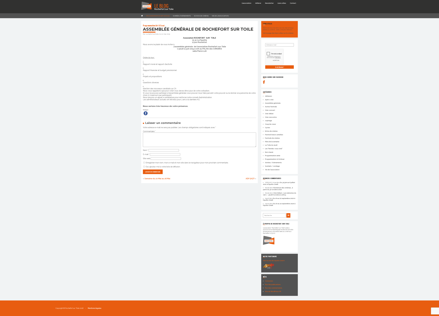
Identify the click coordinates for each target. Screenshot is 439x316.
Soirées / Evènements (182, 16)
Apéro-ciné (269, 100)
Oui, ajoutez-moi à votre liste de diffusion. (162, 167)
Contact (293, 3)
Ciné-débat (269, 113)
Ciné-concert (270, 110)
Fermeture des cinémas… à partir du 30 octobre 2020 (278, 188)
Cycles (267, 127)
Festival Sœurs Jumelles (274, 135)
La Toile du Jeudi (271, 145)
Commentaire (149, 131)
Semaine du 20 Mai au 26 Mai (157, 178)
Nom (145, 150)
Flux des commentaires (273, 288)
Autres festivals (271, 107)
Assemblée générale (273, 103)
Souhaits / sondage (272, 166)
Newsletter (269, 3)
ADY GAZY (250, 178)
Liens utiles (282, 3)
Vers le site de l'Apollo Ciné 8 (273, 260)
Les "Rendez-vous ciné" (273, 148)
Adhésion (268, 96)
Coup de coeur (270, 124)
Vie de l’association (220, 16)
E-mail (146, 154)
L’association (246, 3)
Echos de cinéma (201, 16)
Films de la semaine (272, 142)
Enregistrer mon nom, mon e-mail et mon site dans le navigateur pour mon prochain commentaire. (187, 163)
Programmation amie (272, 155)
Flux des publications (273, 284)
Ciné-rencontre (271, 117)
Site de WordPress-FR (273, 291)
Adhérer (258, 3)
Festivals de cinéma (272, 138)
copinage (268, 120)
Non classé (269, 152)
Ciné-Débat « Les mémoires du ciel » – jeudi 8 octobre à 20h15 (279, 194)
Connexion (269, 281)
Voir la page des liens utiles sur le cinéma (278, 33)
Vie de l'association (272, 170)
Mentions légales (94, 308)
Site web (146, 158)
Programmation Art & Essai (158, 16)
